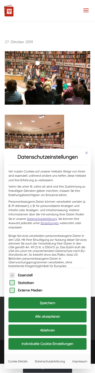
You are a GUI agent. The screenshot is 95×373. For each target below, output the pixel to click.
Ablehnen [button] (47, 330)
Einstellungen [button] (50, 223)
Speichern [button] (47, 303)
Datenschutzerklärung (42, 219)
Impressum (79, 361)
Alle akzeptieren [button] (47, 316)
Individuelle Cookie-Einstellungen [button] (47, 343)
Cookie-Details (17, 361)
